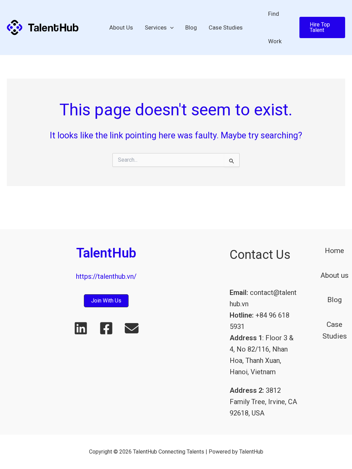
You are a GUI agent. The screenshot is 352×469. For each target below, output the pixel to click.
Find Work (275, 27)
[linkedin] (80, 328)
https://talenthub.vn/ (106, 276)
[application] (170, 27)
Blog (191, 27)
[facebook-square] (106, 328)
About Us (121, 27)
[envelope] (131, 328)
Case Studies (226, 27)
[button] (322, 27)
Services (156, 27)
